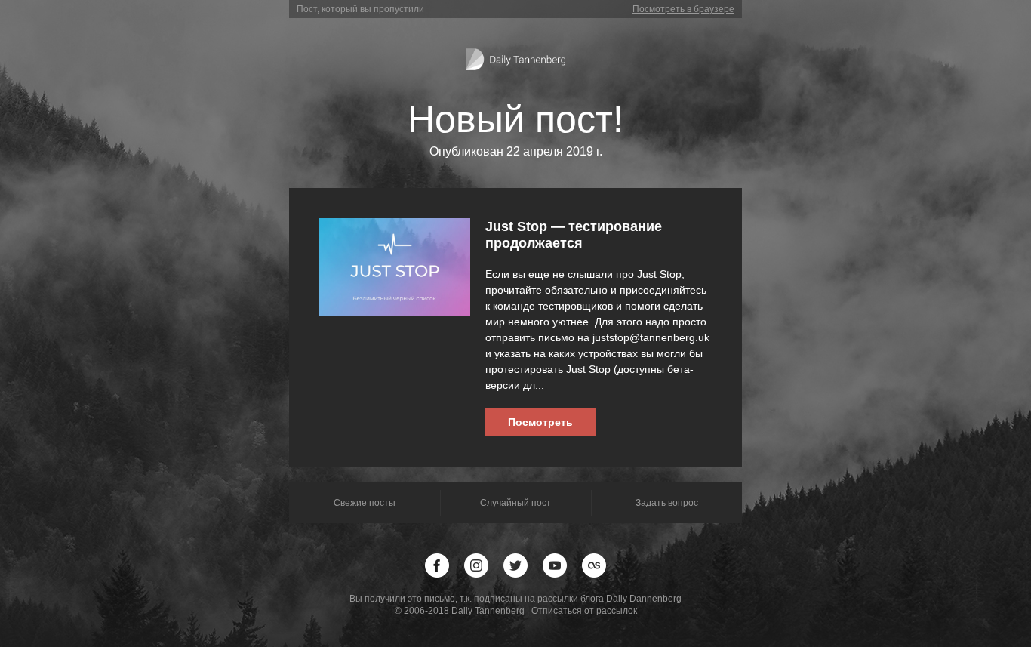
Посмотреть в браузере (683, 9)
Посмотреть (540, 422)
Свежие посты (364, 503)
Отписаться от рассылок (584, 610)
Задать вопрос (667, 503)
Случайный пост (515, 503)
